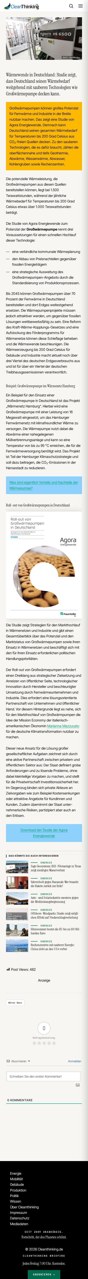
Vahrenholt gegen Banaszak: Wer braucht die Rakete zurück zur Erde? (54, 884)
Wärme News (15, 1002)
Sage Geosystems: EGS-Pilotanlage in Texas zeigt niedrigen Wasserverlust (56, 868)
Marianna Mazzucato (63, 726)
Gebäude (17, 1184)
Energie (15, 1173)
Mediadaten (19, 1224)
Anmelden (74, 1061)
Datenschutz (19, 1218)
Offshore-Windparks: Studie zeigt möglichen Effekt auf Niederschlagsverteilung (55, 915)
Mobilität (16, 1179)
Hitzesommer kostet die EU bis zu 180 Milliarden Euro (56, 931)
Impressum (18, 1212)
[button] (71, 5)
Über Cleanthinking (24, 1207)
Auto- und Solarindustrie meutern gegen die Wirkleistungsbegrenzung (55, 900)
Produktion (18, 1190)
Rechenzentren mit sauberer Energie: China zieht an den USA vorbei (52, 947)
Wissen (15, 1201)
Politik (14, 1196)
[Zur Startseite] (21, 6)
